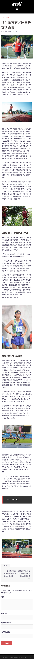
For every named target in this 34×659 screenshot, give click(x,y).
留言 (3, 597)
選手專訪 (6, 17)
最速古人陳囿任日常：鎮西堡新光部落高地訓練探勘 (24, 573)
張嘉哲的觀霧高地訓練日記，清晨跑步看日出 (10, 573)
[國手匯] (17, 4)
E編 (16, 31)
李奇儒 (5, 565)
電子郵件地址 (6, 623)
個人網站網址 (5, 632)
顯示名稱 (4, 613)
